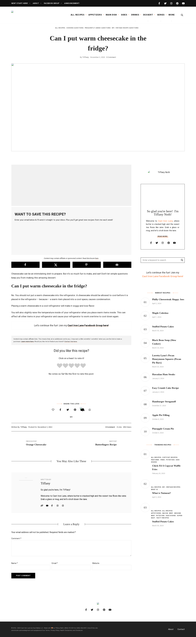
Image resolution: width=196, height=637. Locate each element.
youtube (183, 3)
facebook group (51, 3)
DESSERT (148, 15)
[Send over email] (117, 265)
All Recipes (60, 28)
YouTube (48, 506)
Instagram (59, 506)
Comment (16, 538)
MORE (172, 15)
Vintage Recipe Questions (127, 28)
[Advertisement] (71, 185)
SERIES (161, 15)
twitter (165, 3)
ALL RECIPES (77, 15)
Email (55, 563)
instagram (171, 3)
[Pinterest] (75, 410)
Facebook (53, 506)
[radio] (59, 366)
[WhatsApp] (90, 410)
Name (14, 563)
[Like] (53, 410)
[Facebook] (60, 410)
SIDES (124, 15)
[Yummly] (82, 410)
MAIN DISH (111, 15)
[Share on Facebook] (25, 265)
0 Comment (111, 57)
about (36, 3)
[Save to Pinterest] (87, 265)
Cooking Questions (75, 28)
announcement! (71, 3)
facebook (159, 3)
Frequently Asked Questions (98, 28)
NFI (113, 28)
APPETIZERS (95, 15)
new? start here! (19, 3)
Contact (181, 629)
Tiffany (85, 57)
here (96, 258)
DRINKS (135, 15)
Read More (162, 236)
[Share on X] (56, 265)
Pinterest (64, 506)
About (170, 629)
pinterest (177, 3)
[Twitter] (68, 410)
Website (43, 506)
